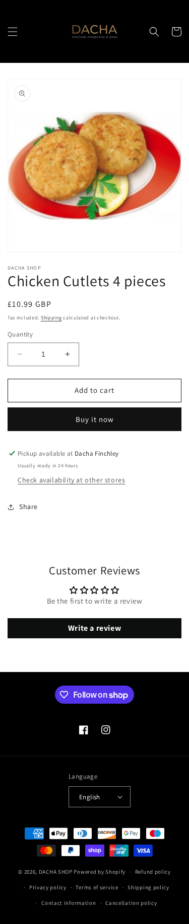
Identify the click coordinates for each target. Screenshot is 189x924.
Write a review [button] (94, 628)
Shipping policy (148, 887)
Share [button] (28, 506)
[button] (13, 32)
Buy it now (95, 419)
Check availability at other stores (71, 479)
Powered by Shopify (99, 871)
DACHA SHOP (56, 871)
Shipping (51, 317)
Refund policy (153, 871)
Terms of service (97, 887)
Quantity (20, 334)
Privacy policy (48, 887)
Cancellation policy (131, 902)
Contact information (68, 902)
